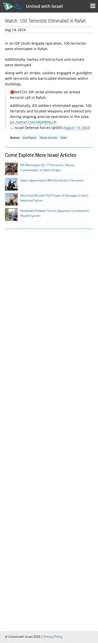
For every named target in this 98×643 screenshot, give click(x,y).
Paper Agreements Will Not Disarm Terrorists (52, 180)
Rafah (64, 137)
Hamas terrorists (48, 137)
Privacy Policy (53, 636)
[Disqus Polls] (49, 296)
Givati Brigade (29, 137)
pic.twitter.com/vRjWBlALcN (33, 122)
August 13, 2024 (76, 127)
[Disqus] (49, 427)
